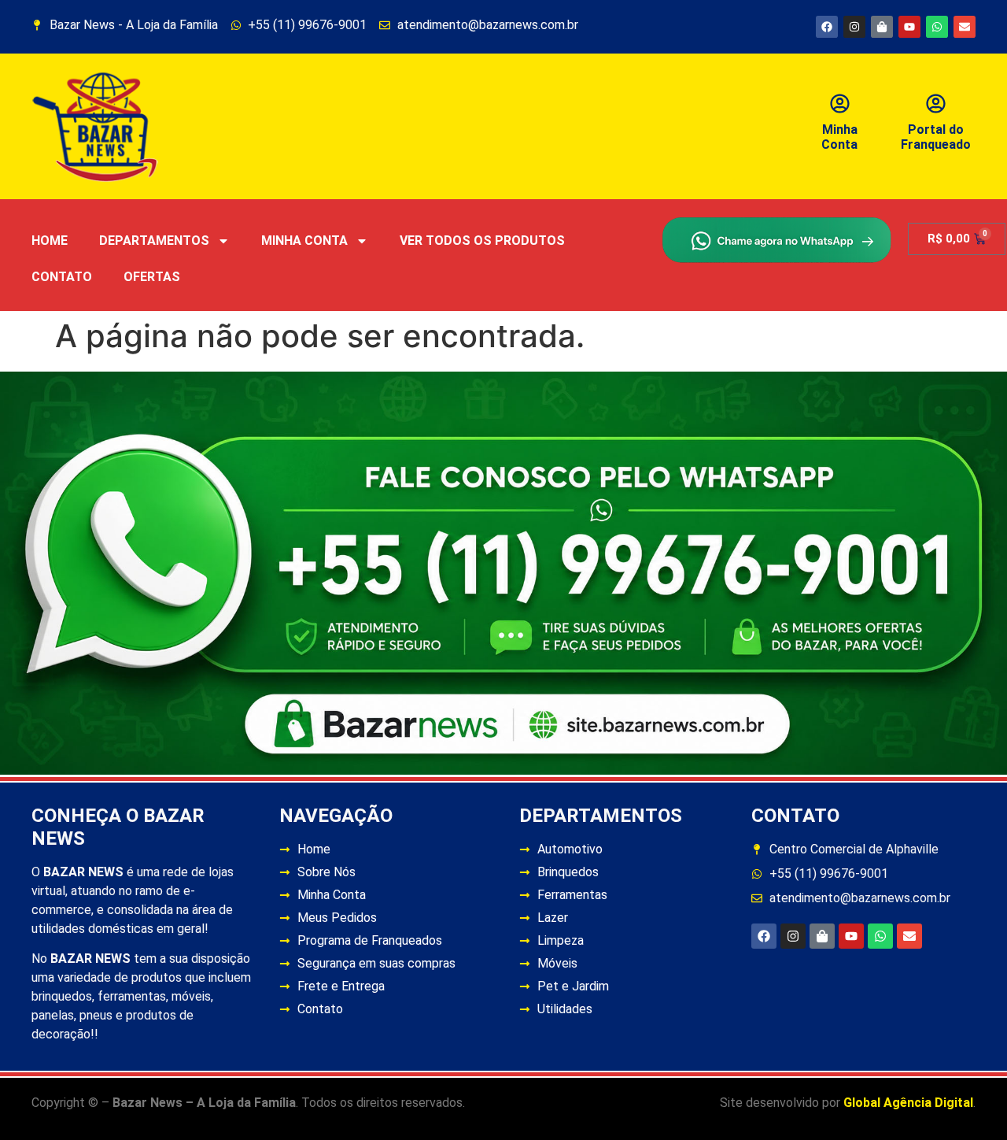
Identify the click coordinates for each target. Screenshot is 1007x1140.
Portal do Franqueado (936, 137)
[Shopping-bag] (882, 27)
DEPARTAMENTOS (154, 240)
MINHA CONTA (304, 240)
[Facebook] (827, 27)
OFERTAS (152, 276)
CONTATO (61, 276)
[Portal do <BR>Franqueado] (936, 103)
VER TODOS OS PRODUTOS (482, 240)
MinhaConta (839, 137)
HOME (49, 240)
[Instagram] (854, 27)
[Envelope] (965, 27)
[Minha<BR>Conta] (840, 103)
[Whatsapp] (937, 27)
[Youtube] (909, 27)
